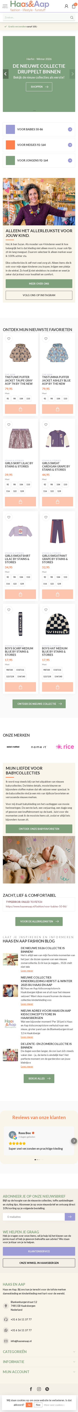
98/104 (9, 670)
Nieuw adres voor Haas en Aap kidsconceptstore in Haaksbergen (46, 1014)
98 (14, 398)
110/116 (20, 670)
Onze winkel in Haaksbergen (39, 1262)
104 (21, 398)
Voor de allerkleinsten (36, 921)
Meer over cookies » (54, 1404)
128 (22, 491)
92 (8, 398)
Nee (38, 1404)
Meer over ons (39, 283)
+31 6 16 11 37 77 (21, 1319)
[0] (73, 6)
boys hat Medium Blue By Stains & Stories (54, 651)
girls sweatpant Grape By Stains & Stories (55, 559)
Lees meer (27, 970)
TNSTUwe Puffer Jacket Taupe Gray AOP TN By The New (19, 380)
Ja (29, 1404)
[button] (4, 1141)
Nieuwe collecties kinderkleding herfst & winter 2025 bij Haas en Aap (46, 980)
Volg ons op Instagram (39, 295)
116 (8, 491)
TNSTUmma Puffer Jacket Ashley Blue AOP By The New (56, 380)
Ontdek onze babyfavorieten (39, 828)
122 (15, 491)
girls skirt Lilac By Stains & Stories (19, 465)
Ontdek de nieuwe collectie (36, 703)
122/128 (10, 676)
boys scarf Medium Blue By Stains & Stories (19, 651)
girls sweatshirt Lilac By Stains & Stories (17, 559)
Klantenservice (39, 1251)
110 (28, 398)
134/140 (21, 676)
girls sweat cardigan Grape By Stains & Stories (56, 466)
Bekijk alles (37, 1078)
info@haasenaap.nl (21, 1341)
